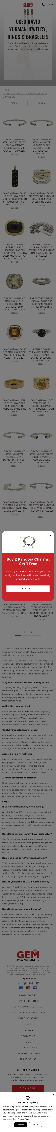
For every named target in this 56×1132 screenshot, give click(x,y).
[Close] (53, 1094)
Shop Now (28, 588)
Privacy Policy (24, 1119)
